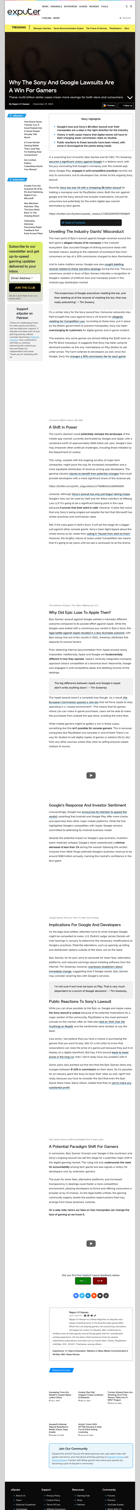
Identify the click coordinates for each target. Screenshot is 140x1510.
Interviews (70, 6)
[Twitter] (82, 1295)
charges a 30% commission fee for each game (98, 356)
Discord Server (59, 1460)
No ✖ (100, 1281)
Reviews (94, 6)
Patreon (81, 1504)
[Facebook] (76, 1295)
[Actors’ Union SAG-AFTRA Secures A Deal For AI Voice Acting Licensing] (91, 1414)
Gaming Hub (83, 1495)
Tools (104, 6)
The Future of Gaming (96, 28)
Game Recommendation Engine (68, 28)
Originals (56, 6)
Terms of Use (53, 1504)
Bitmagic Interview (42, 28)
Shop (79, 1500)
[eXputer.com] (24, 12)
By (10, 104)
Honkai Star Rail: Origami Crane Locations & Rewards (90, 1395)
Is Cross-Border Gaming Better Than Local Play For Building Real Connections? (32, 148)
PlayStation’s (116, 28)
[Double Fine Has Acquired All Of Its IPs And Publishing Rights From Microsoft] (14, 189)
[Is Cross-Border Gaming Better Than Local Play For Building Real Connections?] (14, 146)
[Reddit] (94, 1295)
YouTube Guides (115, 1504)
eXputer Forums (115, 1457)
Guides (83, 6)
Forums (46, 18)
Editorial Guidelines (26, 1504)
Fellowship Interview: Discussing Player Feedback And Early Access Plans (33, 227)
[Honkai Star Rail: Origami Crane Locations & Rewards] (91, 1382)
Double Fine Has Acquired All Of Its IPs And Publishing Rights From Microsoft (33, 191)
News (45, 6)
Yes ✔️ (83, 1281)
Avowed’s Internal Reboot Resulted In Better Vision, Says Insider (58, 1428)
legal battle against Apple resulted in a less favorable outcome (86, 632)
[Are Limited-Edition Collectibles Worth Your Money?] (14, 163)
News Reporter (75, 1315)
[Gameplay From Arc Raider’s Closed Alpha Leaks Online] (61, 1382)
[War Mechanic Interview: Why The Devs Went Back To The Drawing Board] (14, 207)
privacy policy (15, 298)
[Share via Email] (100, 1295)
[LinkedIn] (88, 1295)
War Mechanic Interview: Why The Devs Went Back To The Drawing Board (32, 209)
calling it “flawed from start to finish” (108, 533)
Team (19, 1500)
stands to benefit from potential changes (94, 473)
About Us (20, 1495)
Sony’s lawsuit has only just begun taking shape (101, 494)
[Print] (106, 1295)
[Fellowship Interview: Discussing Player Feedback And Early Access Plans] (14, 224)
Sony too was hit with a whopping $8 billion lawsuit (91, 187)
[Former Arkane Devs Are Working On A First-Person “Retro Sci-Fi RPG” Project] (120, 1382)
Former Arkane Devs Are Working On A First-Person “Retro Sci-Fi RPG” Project (120, 1396)
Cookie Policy (53, 1500)
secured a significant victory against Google (75, 161)
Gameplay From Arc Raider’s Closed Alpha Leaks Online (60, 1395)
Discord (111, 1500)
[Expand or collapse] (118, 222)
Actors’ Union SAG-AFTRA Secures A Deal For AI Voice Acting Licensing (89, 1428)
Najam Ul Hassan (19, 104)
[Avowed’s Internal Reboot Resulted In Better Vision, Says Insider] (61, 1414)
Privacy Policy (53, 1495)
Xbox (126, 28)
